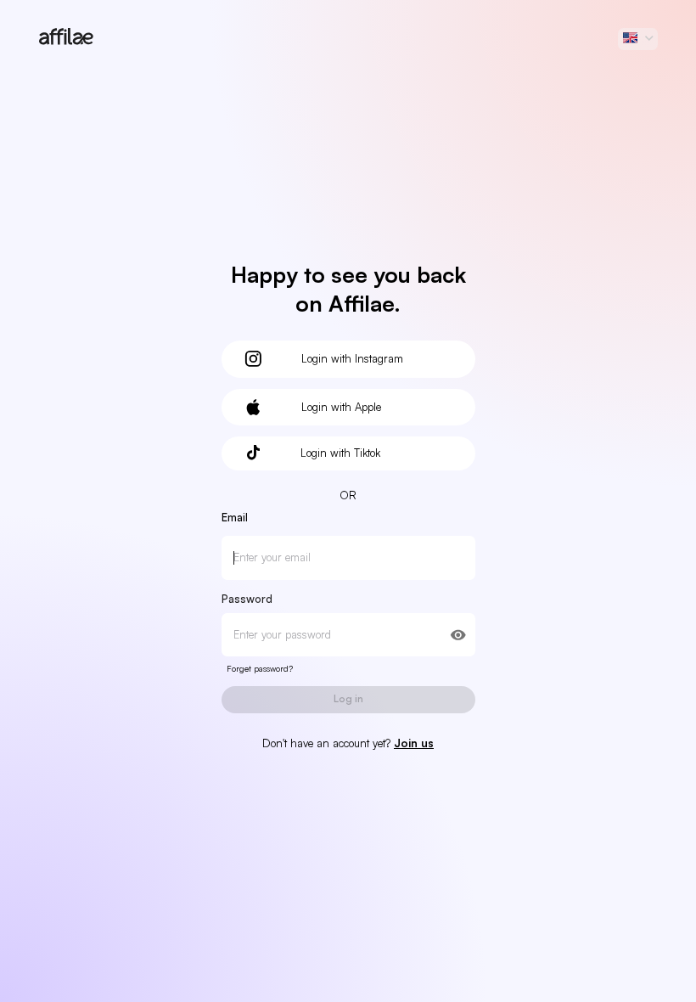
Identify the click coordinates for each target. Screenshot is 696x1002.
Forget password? (260, 668)
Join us (414, 743)
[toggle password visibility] (458, 635)
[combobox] (638, 38)
